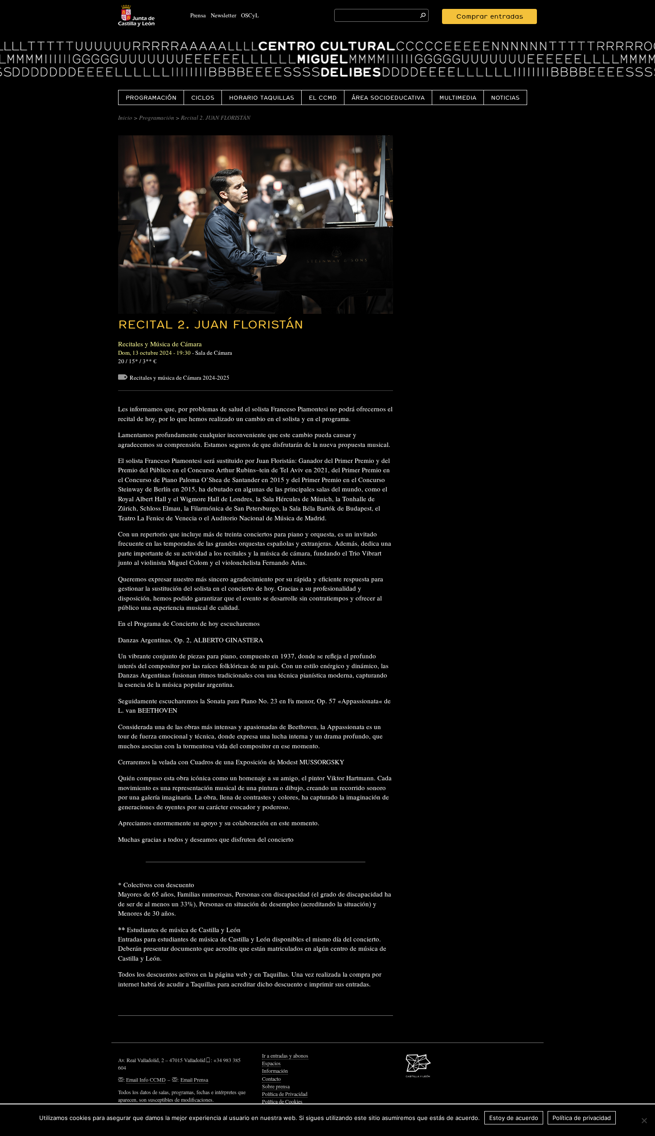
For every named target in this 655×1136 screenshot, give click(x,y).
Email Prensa (194, 1079)
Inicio (125, 118)
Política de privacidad (582, 1117)
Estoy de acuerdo (513, 1117)
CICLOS (202, 97)
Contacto (271, 1078)
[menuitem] (151, 97)
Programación (151, 97)
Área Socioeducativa (388, 97)
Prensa (198, 15)
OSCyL (250, 15)
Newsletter (223, 15)
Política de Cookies (282, 1101)
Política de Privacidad (284, 1093)
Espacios (271, 1063)
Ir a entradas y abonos (285, 1055)
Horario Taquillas (261, 97)
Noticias (505, 97)
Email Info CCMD (146, 1079)
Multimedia (457, 97)
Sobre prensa (276, 1086)
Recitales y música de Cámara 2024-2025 (179, 377)
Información (275, 1070)
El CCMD (323, 97)
